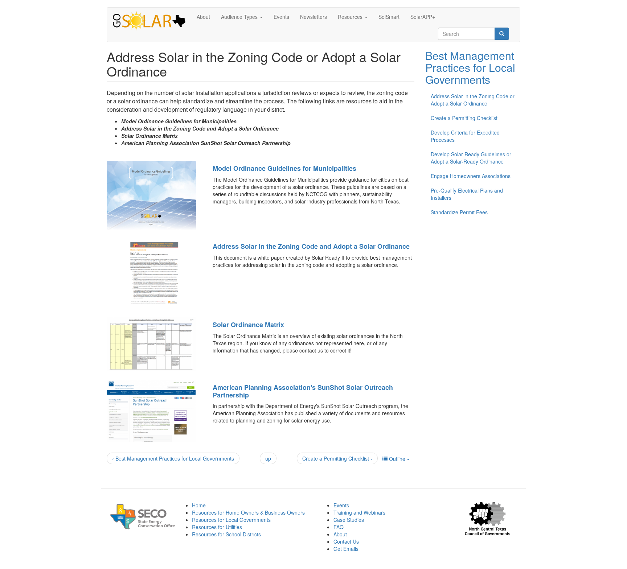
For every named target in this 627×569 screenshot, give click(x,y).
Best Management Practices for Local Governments (470, 67)
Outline (397, 458)
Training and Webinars (359, 512)
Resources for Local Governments (231, 519)
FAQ (338, 527)
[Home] (151, 21)
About (203, 16)
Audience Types (240, 16)
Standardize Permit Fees (459, 212)
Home (199, 505)
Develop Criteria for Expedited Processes (465, 136)
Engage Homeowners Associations (471, 176)
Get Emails (345, 548)
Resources (351, 16)
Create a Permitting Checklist (464, 117)
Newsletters (313, 16)
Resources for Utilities (217, 527)
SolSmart (388, 16)
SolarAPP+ (422, 16)
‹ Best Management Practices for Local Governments (173, 458)
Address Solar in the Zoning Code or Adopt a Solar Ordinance (473, 99)
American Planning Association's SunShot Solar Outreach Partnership (303, 391)
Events (281, 16)
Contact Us (346, 541)
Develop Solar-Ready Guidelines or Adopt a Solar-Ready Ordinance (471, 158)
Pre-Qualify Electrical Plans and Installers (467, 194)
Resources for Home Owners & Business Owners (248, 512)
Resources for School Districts (226, 534)
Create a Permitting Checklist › (337, 458)
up (268, 458)
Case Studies (348, 519)
